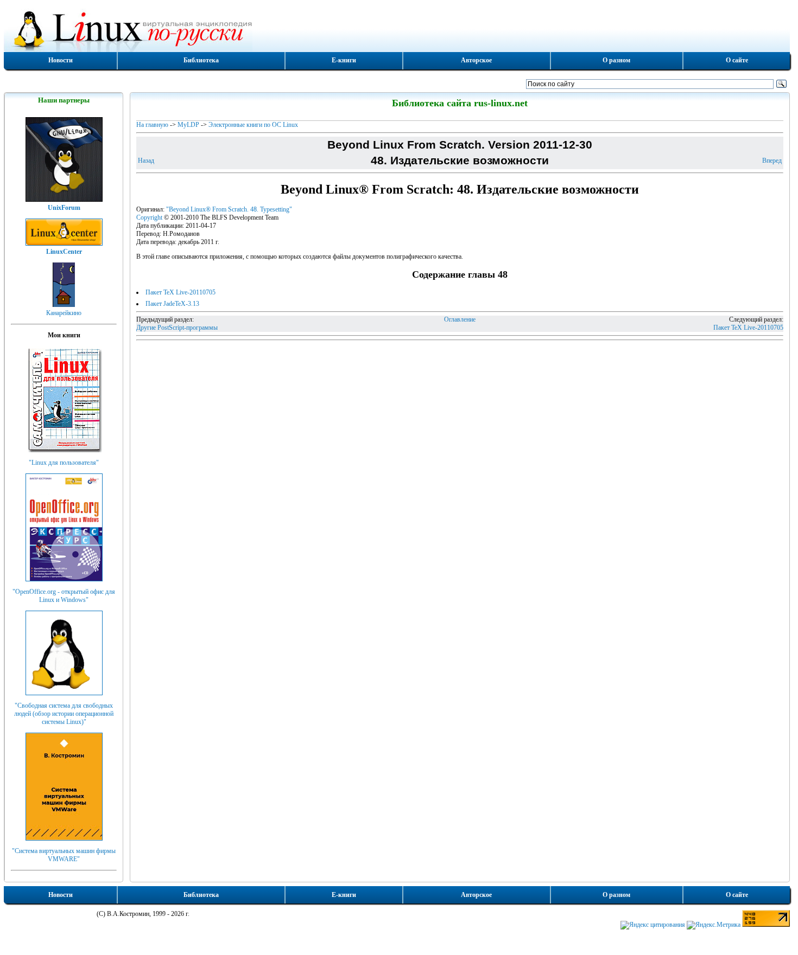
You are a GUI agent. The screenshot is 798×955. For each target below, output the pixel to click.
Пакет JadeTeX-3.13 (172, 303)
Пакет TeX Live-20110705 (180, 292)
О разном (616, 60)
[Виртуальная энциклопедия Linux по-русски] (397, 29)
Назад (146, 160)
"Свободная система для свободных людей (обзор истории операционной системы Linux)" (63, 714)
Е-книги (344, 60)
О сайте (737, 60)
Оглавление (460, 319)
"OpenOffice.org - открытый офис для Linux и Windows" (63, 596)
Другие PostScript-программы (177, 327)
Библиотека (201, 60)
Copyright (149, 217)
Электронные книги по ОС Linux (253, 125)
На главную (152, 125)
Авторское (476, 60)
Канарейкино (63, 313)
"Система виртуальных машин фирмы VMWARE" (64, 855)
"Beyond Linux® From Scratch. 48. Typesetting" (229, 209)
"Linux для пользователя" (64, 462)
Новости (60, 60)
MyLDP (188, 125)
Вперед (772, 160)
